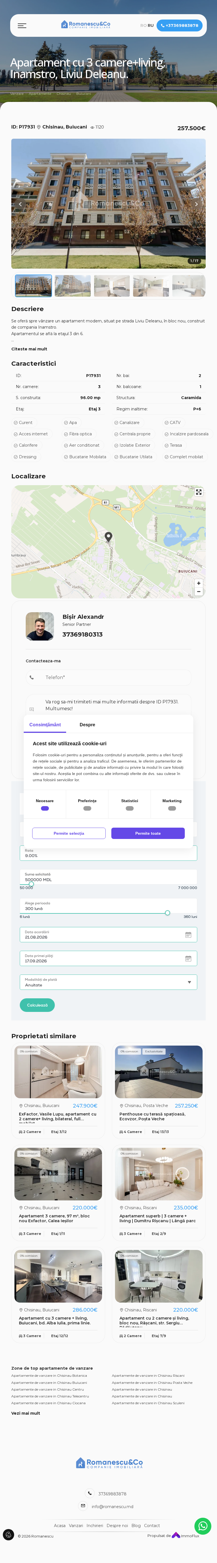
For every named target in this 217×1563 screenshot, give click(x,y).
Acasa (60, 1525)
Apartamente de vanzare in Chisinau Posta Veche (152, 1382)
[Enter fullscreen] (199, 492)
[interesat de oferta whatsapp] (202, 1526)
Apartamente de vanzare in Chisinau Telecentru (50, 1396)
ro (143, 25)
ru (151, 25)
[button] (196, 203)
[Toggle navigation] (22, 25)
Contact (152, 1525)
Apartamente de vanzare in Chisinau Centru (47, 1389)
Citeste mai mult (29, 349)
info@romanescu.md (112, 1506)
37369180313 (82, 634)
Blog (136, 1525)
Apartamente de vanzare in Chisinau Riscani (148, 1375)
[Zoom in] (199, 583)
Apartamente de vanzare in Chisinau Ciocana (48, 1403)
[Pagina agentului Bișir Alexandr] (40, 625)
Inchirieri (94, 1525)
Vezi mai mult (25, 1413)
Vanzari (76, 1525)
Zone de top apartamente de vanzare (52, 1368)
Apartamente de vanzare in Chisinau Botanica (49, 1375)
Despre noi (117, 1525)
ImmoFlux (189, 1536)
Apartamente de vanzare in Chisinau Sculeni (148, 1403)
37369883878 (113, 1493)
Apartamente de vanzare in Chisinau (142, 1389)
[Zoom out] (199, 591)
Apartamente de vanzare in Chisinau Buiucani (49, 1382)
